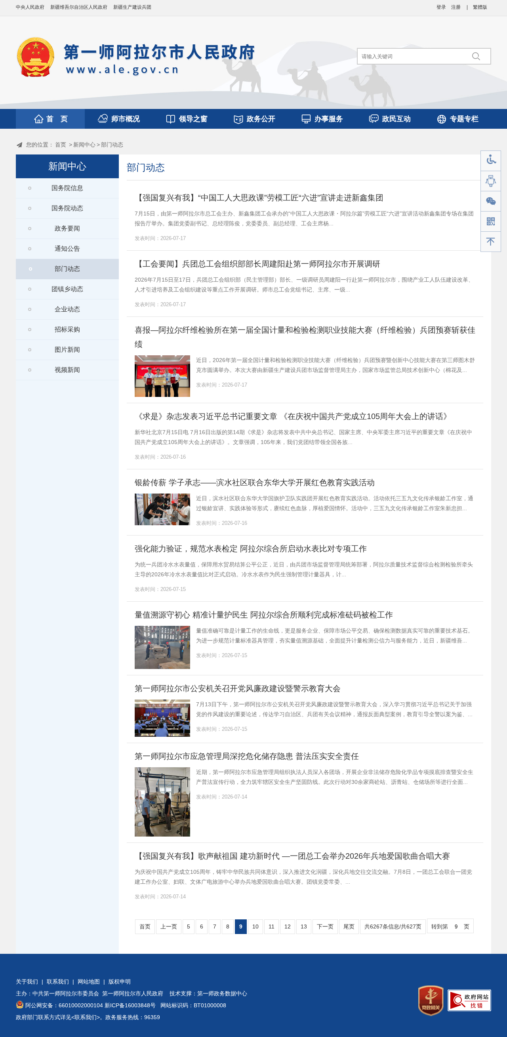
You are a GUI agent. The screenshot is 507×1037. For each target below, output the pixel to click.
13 (304, 926)
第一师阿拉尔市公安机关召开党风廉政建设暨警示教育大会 (238, 688)
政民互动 (396, 119)
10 (255, 926)
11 (271, 926)
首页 (60, 144)
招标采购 (67, 329)
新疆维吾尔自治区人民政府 (78, 7)
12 (287, 926)
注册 (456, 7)
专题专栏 (464, 119)
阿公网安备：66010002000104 (64, 1005)
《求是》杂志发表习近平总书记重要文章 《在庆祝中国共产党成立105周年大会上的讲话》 (293, 416)
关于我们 (27, 981)
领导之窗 (193, 119)
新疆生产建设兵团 (132, 7)
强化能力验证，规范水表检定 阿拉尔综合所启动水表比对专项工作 (251, 548)
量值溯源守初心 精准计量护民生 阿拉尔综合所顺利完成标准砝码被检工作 (264, 614)
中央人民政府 (30, 7)
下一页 (325, 926)
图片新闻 (67, 349)
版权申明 (120, 981)
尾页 (349, 926)
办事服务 (328, 119)
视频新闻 (67, 369)
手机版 (491, 222)
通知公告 (67, 248)
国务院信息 (67, 188)
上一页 (168, 926)
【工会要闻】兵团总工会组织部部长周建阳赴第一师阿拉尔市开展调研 (257, 263)
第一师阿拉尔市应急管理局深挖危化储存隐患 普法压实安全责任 (247, 756)
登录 (441, 7)
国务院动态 (67, 208)
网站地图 (89, 981)
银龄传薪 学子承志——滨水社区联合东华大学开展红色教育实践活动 (255, 482)
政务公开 (261, 119)
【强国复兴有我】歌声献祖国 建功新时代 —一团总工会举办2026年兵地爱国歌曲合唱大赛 (292, 856)
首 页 (57, 119)
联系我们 (58, 981)
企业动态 (67, 309)
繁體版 (480, 7)
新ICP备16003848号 (130, 1005)
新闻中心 (84, 144)
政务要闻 (67, 228)
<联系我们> (85, 1017)
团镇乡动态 (67, 289)
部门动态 (112, 144)
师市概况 (125, 119)
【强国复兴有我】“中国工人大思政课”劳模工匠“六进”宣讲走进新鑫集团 (259, 197)
